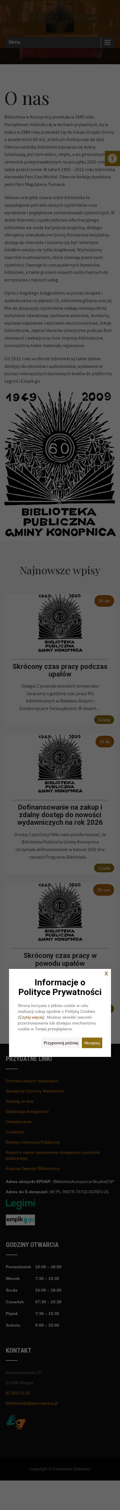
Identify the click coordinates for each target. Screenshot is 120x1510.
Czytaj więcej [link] (31, 1017)
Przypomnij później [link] (61, 1043)
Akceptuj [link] (92, 1043)
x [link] (106, 973)
